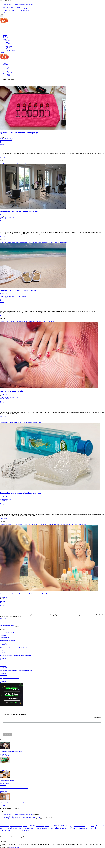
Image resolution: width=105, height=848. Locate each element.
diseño (83, 826)
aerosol (1, 524)
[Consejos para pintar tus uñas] (49, 388)
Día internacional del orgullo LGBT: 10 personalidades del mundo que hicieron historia (16, 655)
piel (35, 163)
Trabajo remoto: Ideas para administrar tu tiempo (9, 678)
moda (13, 138)
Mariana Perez (3, 601)
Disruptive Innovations (14, 847)
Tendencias (23, 296)
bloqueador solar (7, 163)
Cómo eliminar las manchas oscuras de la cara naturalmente (24, 594)
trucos (38, 422)
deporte (71, 826)
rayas (35, 422)
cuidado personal (4, 138)
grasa (34, 242)
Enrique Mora (3, 791)
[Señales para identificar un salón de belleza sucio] (33, 208)
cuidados (18, 242)
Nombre (5, 719)
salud (95, 828)
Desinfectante (14, 524)
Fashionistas (15, 217)
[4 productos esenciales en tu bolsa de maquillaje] (33, 129)
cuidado (6, 625)
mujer (59, 828)
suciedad (63, 242)
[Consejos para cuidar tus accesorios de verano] (33, 287)
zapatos (27, 830)
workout (23, 830)
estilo (15, 163)
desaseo (22, 242)
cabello (14, 826)
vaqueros (48, 321)
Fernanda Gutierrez (4, 219)
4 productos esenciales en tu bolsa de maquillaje (19, 132)
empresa (92, 826)
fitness (21, 828)
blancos (9, 321)
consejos (5, 242)
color (12, 163)
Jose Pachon (3, 635)
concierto (25, 826)
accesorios (2, 321)
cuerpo (51, 826)
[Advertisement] (28, 29)
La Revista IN (3, 500)
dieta (80, 826)
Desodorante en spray (23, 524)
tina (66, 242)
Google (32, 828)
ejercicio (88, 826)
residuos (51, 242)
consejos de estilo (39, 826)
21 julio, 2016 (3, 214)
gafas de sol (23, 321)
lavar (27, 321)
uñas (41, 422)
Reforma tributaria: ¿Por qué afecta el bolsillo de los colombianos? (12, 662)
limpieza (43, 242)
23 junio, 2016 (3, 394)
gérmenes (30, 242)
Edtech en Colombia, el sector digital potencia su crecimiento (18, 4)
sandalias (38, 321)
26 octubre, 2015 (4, 496)
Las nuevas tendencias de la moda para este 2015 (15, 9)
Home (1, 79)
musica (63, 828)
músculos (70, 828)
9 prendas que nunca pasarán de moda (7, 780)
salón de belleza (57, 242)
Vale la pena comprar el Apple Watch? (12, 7)
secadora (42, 321)
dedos (17, 422)
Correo (5, 726)
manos (31, 422)
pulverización (67, 524)
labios (17, 163)
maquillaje (26, 163)
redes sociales (87, 828)
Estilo (10, 138)
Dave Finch (3, 643)
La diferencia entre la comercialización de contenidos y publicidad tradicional (14, 802)
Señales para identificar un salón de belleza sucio (19, 211)
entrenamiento (100, 826)
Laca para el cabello (46, 524)
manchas (21, 163)
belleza (1, 163)
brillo (1, 625)
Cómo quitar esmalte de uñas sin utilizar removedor (20, 493)
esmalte (23, 422)
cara (4, 625)
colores (20, 826)
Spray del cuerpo (81, 524)
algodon (2, 422)
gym (35, 828)
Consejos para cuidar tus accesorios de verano (18, 290)
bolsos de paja (14, 321)
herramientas (38, 242)
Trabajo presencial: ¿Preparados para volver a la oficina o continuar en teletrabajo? (16, 670)
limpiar (30, 321)
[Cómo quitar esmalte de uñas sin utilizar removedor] (50, 489)
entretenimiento (4, 828)
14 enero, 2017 (3, 135)
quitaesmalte (74, 524)
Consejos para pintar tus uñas (11, 391)
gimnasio (27, 828)
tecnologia (3, 830)
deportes (76, 826)
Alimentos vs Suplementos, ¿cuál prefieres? (13, 6)
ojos (33, 163)
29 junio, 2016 (3, 293)
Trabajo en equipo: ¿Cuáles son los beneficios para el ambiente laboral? (13, 647)
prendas (83, 828)
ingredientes (39, 524)
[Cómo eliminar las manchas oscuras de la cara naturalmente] (49, 590)
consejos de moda (45, 826)
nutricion (77, 828)
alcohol (5, 524)
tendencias (11, 830)
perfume (61, 524)
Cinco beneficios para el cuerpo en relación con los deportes (17, 10)
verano (52, 321)
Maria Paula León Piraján (6, 140)
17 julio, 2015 (3, 597)
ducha (20, 422)
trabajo (16, 830)
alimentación (6, 826)
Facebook (16, 828)
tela (45, 321)
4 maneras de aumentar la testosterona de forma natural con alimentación (14, 788)
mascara (30, 163)
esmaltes (26, 242)
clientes (17, 826)
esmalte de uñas (32, 524)
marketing (50, 828)
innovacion (39, 828)
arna (6, 321)
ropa (92, 828)
